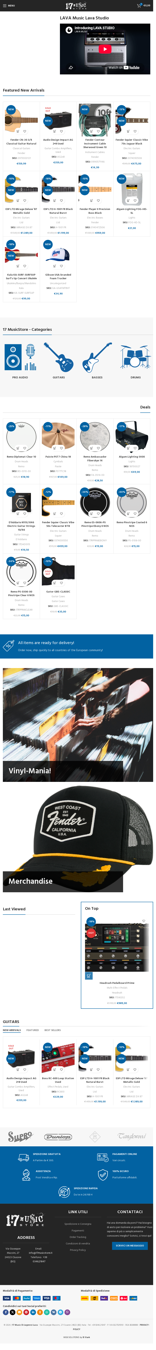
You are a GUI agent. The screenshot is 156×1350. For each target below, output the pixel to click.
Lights (132, 218)
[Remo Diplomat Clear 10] (21, 437)
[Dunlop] (58, 1136)
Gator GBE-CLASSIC (58, 592)
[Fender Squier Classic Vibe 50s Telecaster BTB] (58, 502)
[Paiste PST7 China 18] (58, 437)
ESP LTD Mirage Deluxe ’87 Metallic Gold (21, 211)
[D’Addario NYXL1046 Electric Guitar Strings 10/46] (21, 502)
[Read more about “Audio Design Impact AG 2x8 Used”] (55, 131)
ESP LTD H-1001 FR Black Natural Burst (58, 211)
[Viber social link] (67, 1312)
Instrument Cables (95, 152)
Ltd (21, 223)
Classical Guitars (21, 149)
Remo (21, 467)
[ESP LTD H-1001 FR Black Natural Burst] (58, 189)
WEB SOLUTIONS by (76, 1337)
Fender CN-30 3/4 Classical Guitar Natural (21, 142)
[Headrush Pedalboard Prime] (117, 948)
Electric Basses (95, 218)
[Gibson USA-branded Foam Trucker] (58, 254)
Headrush (117, 993)
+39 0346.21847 (40, 1259)
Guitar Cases (58, 597)
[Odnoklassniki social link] (40, 1312)
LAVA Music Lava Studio (84, 18)
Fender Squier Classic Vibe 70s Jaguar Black (132, 142)
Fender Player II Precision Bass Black (95, 211)
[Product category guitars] (58, 361)
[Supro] (21, 1136)
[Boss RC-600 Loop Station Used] (58, 1058)
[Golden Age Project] (95, 1136)
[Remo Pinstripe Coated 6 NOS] (131, 502)
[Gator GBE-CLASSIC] (58, 571)
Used (58, 152)
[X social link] (12, 1312)
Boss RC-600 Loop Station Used (58, 1080)
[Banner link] (78, 725)
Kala (21, 288)
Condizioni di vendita (78, 1244)
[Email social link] (19, 1312)
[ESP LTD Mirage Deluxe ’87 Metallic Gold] (21, 189)
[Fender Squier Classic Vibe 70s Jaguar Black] (131, 120)
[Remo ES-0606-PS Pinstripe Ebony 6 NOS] (95, 502)
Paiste (58, 467)
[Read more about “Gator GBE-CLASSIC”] (55, 583)
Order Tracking (78, 1237)
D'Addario (21, 539)
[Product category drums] (136, 361)
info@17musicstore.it (41, 1253)
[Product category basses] (97, 361)
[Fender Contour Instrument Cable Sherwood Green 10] (95, 120)
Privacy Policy (78, 1250)
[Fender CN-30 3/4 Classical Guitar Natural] (21, 120)
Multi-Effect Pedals (117, 988)
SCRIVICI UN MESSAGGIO (130, 1246)
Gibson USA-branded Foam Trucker (58, 277)
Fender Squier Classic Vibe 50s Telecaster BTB (58, 524)
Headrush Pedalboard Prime (117, 983)
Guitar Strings (21, 535)
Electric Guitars (132, 149)
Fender (21, 153)
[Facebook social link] (6, 1312)
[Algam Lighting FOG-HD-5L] (131, 189)
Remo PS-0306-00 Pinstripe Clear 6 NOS (21, 594)
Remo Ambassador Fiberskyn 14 (95, 459)
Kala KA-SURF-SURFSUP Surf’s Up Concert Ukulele (21, 277)
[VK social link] (54, 1312)
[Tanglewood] (131, 1136)
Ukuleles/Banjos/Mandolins (21, 283)
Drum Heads (21, 462)
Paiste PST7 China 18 (58, 457)
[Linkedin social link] (33, 1312)
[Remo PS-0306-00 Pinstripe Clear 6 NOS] (21, 571)
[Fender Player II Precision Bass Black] (95, 189)
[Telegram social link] (60, 1312)
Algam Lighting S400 (132, 457)
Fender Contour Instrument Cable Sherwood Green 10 (95, 144)
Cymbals (58, 462)
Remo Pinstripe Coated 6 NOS (132, 524)
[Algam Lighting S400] (131, 437)
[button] (18, 131)
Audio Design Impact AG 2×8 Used (58, 142)
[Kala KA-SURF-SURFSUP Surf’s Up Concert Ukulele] (21, 254)
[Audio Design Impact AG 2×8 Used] (58, 120)
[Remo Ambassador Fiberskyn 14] (95, 437)
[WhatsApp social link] (47, 1312)
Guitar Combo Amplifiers (58, 149)
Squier (131, 153)
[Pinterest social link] (26, 1312)
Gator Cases (58, 601)
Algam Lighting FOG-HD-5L (131, 211)
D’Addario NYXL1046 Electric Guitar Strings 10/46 (21, 526)
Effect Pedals (55, 1087)
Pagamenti (78, 1231)
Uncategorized (58, 283)
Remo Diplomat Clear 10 (21, 457)
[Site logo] (76, 6)
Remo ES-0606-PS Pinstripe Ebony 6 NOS (95, 524)
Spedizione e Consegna (77, 1224)
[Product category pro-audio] (20, 361)
